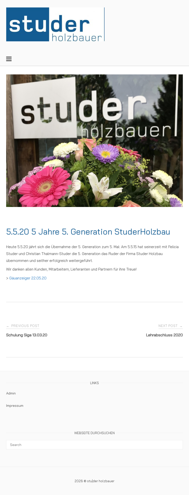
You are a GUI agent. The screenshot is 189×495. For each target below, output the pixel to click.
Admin (11, 393)
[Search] (177, 442)
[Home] (55, 40)
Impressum (14, 405)
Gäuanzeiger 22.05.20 (28, 278)
